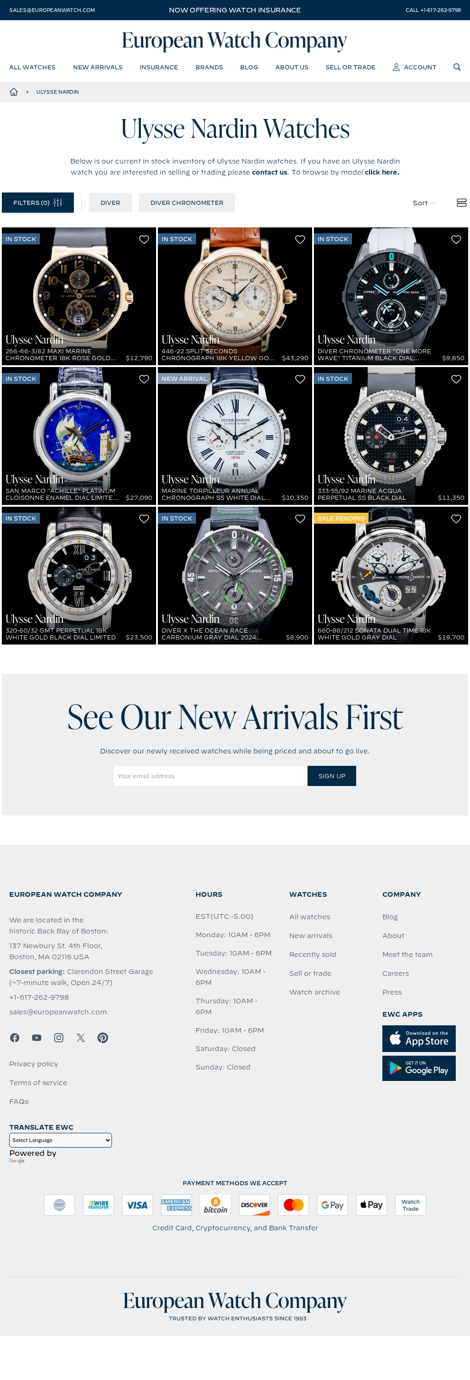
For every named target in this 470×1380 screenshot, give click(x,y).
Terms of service (38, 1082)
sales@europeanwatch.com (52, 10)
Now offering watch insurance (235, 10)
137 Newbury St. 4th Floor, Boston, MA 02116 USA (55, 951)
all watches (32, 67)
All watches (309, 917)
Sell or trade (310, 973)
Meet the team (407, 954)
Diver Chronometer (187, 202)
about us (291, 67)
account (420, 67)
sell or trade (350, 67)
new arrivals (98, 67)
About (393, 935)
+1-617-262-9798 (39, 997)
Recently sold (312, 954)
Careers (395, 973)
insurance (159, 67)
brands (209, 67)
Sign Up (332, 776)
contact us (269, 172)
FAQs (18, 1101)
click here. (382, 172)
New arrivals (310, 935)
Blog (390, 917)
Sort (420, 203)
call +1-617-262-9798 (433, 10)
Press (392, 992)
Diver (110, 202)
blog (249, 67)
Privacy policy (33, 1064)
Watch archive (314, 992)
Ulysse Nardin (57, 92)
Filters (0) (31, 202)
